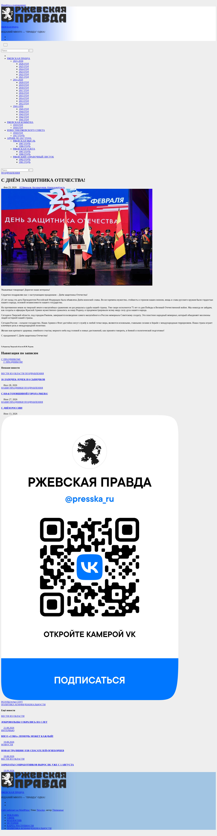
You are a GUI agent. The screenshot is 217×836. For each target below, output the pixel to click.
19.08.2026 (9, 742)
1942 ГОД (24, 117)
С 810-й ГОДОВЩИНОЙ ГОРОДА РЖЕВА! (24, 393)
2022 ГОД (24, 74)
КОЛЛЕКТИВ (14, 820)
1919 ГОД (18, 125)
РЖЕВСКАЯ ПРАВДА (9, 27)
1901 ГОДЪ (24, 162)
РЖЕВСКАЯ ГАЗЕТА (24, 149)
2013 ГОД (24, 101)
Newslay (41, 810)
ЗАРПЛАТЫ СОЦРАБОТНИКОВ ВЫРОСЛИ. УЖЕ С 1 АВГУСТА (37, 764)
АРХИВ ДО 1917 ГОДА (19, 138)
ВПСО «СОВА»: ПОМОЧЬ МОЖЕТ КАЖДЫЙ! (27, 736)
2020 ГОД (24, 82)
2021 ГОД (24, 77)
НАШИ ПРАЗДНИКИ (12, 388)
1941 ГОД (24, 119)
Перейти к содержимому (13, 5)
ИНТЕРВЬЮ (7, 730)
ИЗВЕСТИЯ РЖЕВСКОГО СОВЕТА (26, 130)
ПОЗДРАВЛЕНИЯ (10, 173)
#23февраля (25, 187)
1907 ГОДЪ (24, 143)
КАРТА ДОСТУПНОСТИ (20, 825)
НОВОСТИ (7, 744)
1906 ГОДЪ (24, 146)
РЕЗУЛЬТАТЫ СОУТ (12, 702)
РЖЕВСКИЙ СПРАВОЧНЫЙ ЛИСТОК (33, 157)
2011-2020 (18, 79)
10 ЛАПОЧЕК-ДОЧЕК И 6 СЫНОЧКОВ (23, 379)
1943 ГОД (24, 114)
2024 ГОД (24, 69)
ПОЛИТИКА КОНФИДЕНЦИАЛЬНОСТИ (23, 704)
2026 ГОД (24, 63)
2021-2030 (18, 61)
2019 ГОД (24, 85)
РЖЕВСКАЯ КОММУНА (20, 122)
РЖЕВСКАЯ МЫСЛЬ (24, 141)
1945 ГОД (24, 109)
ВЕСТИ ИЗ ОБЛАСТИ (13, 373)
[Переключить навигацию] (5, 44)
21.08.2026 (9, 728)
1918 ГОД (18, 127)
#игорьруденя (39, 187)
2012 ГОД (24, 103)
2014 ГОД (24, 98)
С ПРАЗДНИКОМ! (11, 359)
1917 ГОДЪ (19, 135)
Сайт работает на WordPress (15, 810)
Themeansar (58, 810)
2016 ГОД (24, 93)
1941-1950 (18, 106)
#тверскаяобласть (56, 187)
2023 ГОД (24, 71)
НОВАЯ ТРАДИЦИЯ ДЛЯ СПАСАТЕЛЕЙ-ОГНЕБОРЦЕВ (32, 750)
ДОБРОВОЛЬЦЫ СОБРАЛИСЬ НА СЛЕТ (24, 722)
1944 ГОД (24, 111)
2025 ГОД (24, 66)
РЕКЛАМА (13, 815)
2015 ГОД (24, 95)
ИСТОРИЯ (12, 823)
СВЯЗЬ (10, 817)
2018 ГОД (24, 87)
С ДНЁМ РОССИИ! (11, 408)
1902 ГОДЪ (24, 159)
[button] (2, 47)
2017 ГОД (24, 90)
